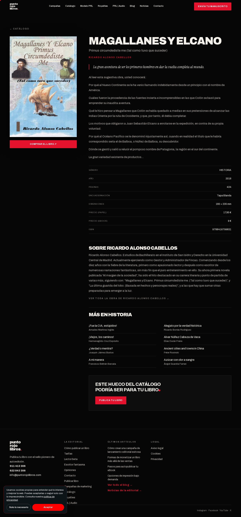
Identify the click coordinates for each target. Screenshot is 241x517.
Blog (132, 6)
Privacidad (156, 459)
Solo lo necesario (18, 507)
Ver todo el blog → (120, 485)
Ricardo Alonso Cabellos (142, 248)
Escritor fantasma (74, 464)
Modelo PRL (86, 6)
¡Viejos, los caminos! (101, 336)
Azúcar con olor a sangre (179, 359)
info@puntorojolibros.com (25, 475)
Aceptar (48, 507)
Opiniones (70, 470)
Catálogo (70, 6)
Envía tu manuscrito (212, 6)
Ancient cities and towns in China (184, 348)
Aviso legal (157, 448)
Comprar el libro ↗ (43, 144)
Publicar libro (71, 481)
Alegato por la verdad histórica (182, 325)
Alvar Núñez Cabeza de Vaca (182, 336)
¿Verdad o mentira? (101, 348)
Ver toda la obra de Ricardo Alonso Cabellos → (129, 298)
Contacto (158, 6)
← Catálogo (19, 29)
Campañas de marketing (78, 486)
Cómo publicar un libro (76, 448)
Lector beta (70, 459)
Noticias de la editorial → (125, 490)
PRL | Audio (119, 6)
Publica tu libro (110, 400)
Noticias (144, 6)
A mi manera (96, 359)
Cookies (156, 453)
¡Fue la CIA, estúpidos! (103, 325)
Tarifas (68, 453)
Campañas (54, 6)
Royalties (103, 6)
